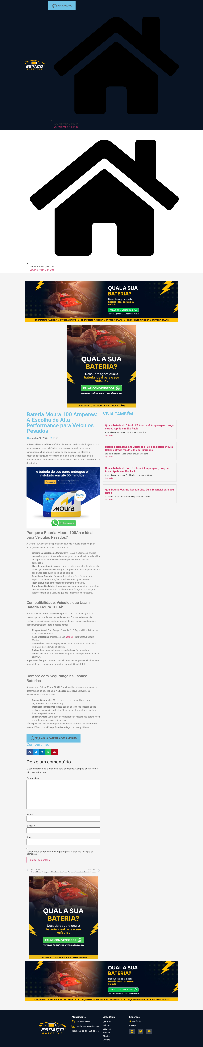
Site (29, 837)
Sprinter (69, 637)
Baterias (106, 1032)
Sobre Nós (107, 1021)
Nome (31, 814)
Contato (106, 1039)
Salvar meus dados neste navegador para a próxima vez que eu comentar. (60, 852)
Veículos (106, 1025)
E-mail (31, 826)
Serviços (107, 1029)
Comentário (34, 778)
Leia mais (109, 435)
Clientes (106, 1036)
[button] (30, 752)
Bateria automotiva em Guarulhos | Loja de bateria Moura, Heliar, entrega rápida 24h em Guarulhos (139, 448)
